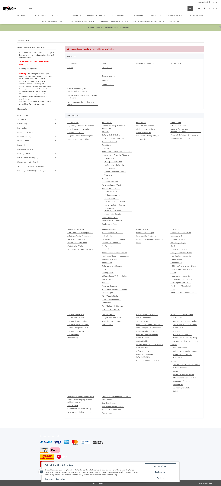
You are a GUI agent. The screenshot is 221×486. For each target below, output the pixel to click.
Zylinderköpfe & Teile (181, 388)
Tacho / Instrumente (109, 217)
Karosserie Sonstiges (179, 249)
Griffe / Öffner (107, 249)
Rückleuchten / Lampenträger (147, 136)
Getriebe (176, 331)
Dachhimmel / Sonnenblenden (113, 239)
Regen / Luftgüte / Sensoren (115, 205)
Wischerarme (72, 405)
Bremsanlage (22, 128)
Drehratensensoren (112, 195)
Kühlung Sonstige (180, 348)
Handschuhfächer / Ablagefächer (114, 252)
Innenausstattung (24, 136)
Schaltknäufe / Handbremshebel (114, 289)
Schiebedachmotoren (110, 181)
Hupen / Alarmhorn (109, 141)
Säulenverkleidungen (110, 286)
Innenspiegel (107, 262)
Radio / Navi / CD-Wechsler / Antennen (117, 151)
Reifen (138, 242)
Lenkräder (106, 269)
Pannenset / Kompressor (111, 410)
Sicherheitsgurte (108, 292)
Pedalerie (105, 282)
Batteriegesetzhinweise (145, 63)
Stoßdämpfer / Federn (75, 246)
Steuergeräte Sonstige (113, 214)
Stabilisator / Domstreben (77, 242)
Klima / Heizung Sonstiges (77, 321)
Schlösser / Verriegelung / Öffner (183, 266)
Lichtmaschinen (108, 148)
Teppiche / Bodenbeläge (111, 299)
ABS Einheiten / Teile (179, 126)
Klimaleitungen (73, 334)
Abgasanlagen (22, 115)
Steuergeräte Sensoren (110, 188)
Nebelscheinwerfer (143, 132)
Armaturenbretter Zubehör (112, 232)
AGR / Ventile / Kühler (75, 132)
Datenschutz (60, 479)
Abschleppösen (108, 400)
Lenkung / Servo (23, 153)
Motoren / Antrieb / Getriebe (28, 162)
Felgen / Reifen (23, 141)
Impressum (49, 479)
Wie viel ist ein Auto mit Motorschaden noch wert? (82, 96)
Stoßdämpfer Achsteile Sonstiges (80, 249)
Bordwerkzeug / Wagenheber (113, 406)
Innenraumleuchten (109, 259)
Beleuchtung (22, 124)
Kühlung (174, 344)
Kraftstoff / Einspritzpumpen (147, 334)
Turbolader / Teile (177, 391)
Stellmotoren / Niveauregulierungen (113, 209)
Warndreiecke (107, 413)
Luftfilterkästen (142, 348)
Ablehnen (160, 478)
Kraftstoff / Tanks (142, 338)
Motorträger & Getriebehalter (184, 378)
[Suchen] (190, 8)
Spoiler (173, 272)
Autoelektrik (22, 119)
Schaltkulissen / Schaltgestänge (185, 338)
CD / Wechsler (110, 158)
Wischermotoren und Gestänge (79, 409)
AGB (103, 72)
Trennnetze (106, 302)
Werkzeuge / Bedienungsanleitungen (31, 170)
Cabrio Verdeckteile (178, 239)
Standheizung (72, 338)
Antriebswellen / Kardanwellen (185, 321)
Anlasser (105, 131)
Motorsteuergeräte (112, 198)
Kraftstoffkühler (142, 341)
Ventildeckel (178, 384)
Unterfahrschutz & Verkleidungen (183, 292)
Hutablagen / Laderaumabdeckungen (116, 256)
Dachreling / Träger (178, 242)
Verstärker (108, 175)
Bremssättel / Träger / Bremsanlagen (185, 135)
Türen (173, 289)
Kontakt (214, 2)
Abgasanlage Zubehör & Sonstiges (80, 126)
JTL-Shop (209, 483)
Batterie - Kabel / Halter (111, 135)
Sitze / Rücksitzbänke (110, 296)
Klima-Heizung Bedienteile (77, 328)
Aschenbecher (107, 236)
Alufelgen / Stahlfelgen (145, 232)
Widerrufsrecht (107, 84)
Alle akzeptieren (160, 466)
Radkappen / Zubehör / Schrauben (149, 239)
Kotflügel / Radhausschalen (181, 252)
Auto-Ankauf (203, 2)
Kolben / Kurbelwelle (181, 368)
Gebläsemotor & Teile (75, 318)
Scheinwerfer (141, 139)
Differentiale (178, 328)
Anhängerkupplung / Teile (181, 232)
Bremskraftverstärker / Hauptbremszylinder (179, 130)
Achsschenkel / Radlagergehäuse (80, 232)
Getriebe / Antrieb (178, 318)
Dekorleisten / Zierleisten (111, 242)
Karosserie (21, 145)
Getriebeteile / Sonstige (182, 334)
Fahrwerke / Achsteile (25, 132)
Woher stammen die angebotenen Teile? (80, 103)
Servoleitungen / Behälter (111, 321)
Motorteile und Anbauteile (183, 374)
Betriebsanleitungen (110, 403)
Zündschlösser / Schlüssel (112, 221)
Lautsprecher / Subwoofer (115, 165)
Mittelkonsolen (107, 279)
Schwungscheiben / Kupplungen (185, 341)
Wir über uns (174, 21)
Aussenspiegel (176, 236)
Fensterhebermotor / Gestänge (113, 138)
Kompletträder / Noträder (146, 236)
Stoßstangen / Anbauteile (180, 276)
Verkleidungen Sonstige (111, 309)
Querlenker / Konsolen (76, 239)
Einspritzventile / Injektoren (146, 331)
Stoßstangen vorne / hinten (181, 279)
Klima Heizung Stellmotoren (78, 324)
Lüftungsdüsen (107, 272)
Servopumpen (107, 324)
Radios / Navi (110, 168)
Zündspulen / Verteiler (110, 224)
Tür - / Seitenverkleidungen (112, 306)
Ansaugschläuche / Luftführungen (149, 324)
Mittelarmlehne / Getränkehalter (114, 276)
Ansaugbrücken (142, 321)
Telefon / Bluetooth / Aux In (115, 171)
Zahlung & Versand (109, 76)
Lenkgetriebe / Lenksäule (111, 318)
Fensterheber (107, 246)
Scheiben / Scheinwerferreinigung (30, 166)
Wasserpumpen (179, 358)
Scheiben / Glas (177, 259)
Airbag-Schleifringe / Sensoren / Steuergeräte (114, 127)
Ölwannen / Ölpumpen (182, 381)
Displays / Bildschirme (113, 161)
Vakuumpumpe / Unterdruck (182, 138)
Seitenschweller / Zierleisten (181, 269)
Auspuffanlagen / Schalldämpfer (80, 136)
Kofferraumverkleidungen (112, 266)
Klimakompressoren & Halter (78, 331)
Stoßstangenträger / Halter (181, 282)
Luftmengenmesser (143, 351)
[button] (199, 8)
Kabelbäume (107, 145)
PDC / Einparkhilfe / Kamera (115, 201)
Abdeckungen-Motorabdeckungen (186, 364)
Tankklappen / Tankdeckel (181, 286)
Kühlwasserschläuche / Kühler (185, 351)
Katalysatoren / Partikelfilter (78, 139)
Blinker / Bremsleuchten (145, 129)
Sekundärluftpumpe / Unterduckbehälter (144, 355)
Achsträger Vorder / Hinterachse (79, 236)
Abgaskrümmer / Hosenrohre (78, 129)
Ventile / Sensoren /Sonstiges (147, 360)
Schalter (105, 178)
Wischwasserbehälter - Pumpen (79, 412)
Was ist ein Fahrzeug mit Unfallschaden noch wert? (77, 90)
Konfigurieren (160, 472)
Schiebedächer (176, 262)
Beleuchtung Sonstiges (145, 126)
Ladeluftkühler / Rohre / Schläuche (149, 344)
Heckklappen (175, 246)
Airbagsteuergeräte (112, 191)
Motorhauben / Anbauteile (181, 256)
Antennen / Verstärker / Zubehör (117, 155)
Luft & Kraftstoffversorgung (27, 158)
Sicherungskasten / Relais (112, 185)
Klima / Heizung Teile (25, 149)
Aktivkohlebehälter (143, 318)
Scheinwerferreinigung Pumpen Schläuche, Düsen (79, 401)
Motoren (174, 361)
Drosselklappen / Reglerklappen (148, 328)
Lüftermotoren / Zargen (182, 354)
